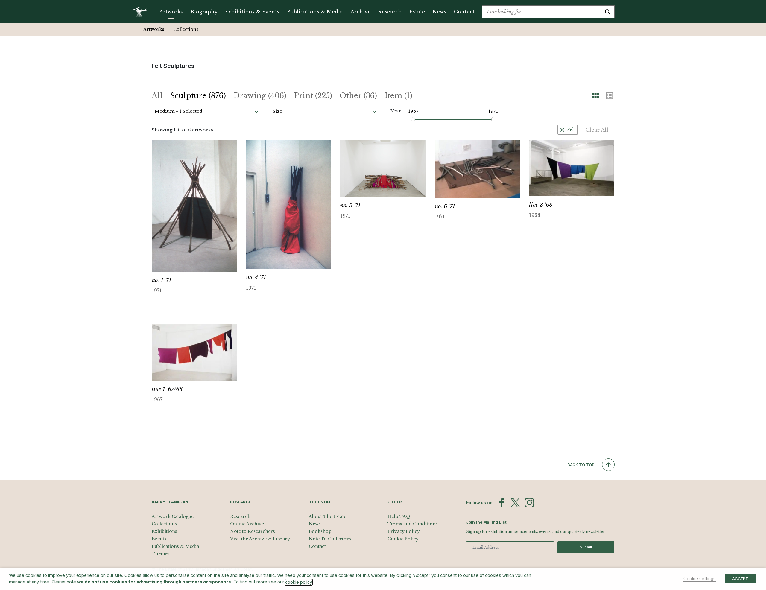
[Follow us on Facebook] (501, 502)
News (439, 12)
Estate (417, 12)
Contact (464, 12)
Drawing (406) (259, 95)
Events (159, 539)
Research (390, 12)
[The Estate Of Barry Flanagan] (142, 11)
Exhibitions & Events (252, 12)
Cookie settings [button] (699, 578)
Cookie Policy (403, 539)
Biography (204, 12)
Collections (185, 29)
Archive (360, 12)
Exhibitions (164, 531)
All (157, 95)
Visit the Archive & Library (260, 539)
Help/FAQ (398, 516)
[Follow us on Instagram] (529, 502)
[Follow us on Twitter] (515, 502)
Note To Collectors (330, 539)
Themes (161, 553)
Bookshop (320, 531)
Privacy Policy (403, 531)
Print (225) (313, 95)
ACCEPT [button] (740, 578)
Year (395, 111)
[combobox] (541, 12)
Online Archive (247, 524)
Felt (571, 129)
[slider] (413, 118)
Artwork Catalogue (173, 516)
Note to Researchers (252, 531)
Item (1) (398, 95)
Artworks (171, 12)
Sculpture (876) (198, 95)
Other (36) (358, 95)
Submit (586, 547)
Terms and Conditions (412, 524)
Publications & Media (315, 12)
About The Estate (327, 516)
